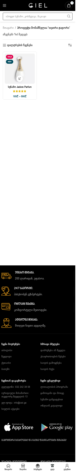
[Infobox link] (37, 276)
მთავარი (8, 28)
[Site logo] (38, 5)
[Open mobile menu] (4, 5)
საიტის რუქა (47, 369)
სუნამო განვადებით (51, 399)
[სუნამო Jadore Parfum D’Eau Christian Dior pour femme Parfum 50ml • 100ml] (20, 69)
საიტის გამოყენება (51, 363)
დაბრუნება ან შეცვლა (52, 350)
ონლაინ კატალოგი (51, 405)
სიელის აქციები (10, 409)
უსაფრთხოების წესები (53, 356)
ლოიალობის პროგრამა (54, 387)
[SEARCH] (69, 16)
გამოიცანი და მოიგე (52, 393)
